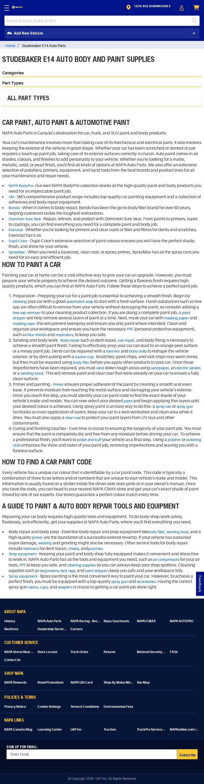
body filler (81, 362)
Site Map (143, 682)
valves (33, 587)
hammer (113, 351)
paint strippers (97, 571)
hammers (31, 548)
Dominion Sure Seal (24, 219)
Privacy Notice (15, 707)
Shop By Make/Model (119, 682)
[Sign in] (182, 8)
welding (45, 543)
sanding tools (177, 532)
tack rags (68, 571)
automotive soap (80, 301)
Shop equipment (22, 554)
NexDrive (11, 629)
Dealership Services (52, 629)
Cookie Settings (49, 707)
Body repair (70, 340)
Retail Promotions (50, 682)
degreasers (49, 571)
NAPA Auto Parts (49, 621)
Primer (58, 384)
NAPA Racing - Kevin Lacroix (91, 621)
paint (128, 401)
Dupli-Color (17, 241)
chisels (73, 548)
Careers (76, 629)
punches (95, 548)
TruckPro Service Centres (156, 729)
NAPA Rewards (15, 682)
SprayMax (16, 252)
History (9, 621)
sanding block (32, 373)
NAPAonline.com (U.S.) (186, 729)
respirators (64, 335)
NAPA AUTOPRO (181, 621)
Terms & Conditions (84, 707)
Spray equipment (22, 576)
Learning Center (49, 729)
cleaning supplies (81, 565)
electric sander (188, 368)
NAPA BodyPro (20, 186)
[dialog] (182, 8)
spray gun (185, 406)
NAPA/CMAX (146, 621)
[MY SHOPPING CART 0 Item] (196, 8)
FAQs (174, 652)
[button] (148, 8)
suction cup (84, 357)
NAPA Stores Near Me (20, 652)
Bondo (14, 208)
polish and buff (89, 440)
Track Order (79, 652)
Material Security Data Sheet (158, 652)
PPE (130, 329)
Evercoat (15, 230)
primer (37, 537)
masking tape (24, 323)
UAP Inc (76, 729)
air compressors (166, 559)
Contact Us (12, 660)
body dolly (138, 351)
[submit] (196, 20)
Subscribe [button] (187, 755)
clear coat (73, 418)
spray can (163, 406)
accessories (146, 581)
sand (100, 368)
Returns (109, 652)
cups (44, 587)
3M (11, 197)
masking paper (176, 318)
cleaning (20, 301)
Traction (110, 729)
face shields (36, 335)
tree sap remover (27, 313)
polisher (174, 440)
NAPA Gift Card (81, 682)
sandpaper (160, 368)
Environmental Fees (118, 707)
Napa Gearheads (116, 621)
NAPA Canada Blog (18, 729)
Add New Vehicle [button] (28, 33)
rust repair (126, 340)
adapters (65, 587)
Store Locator (47, 652)
